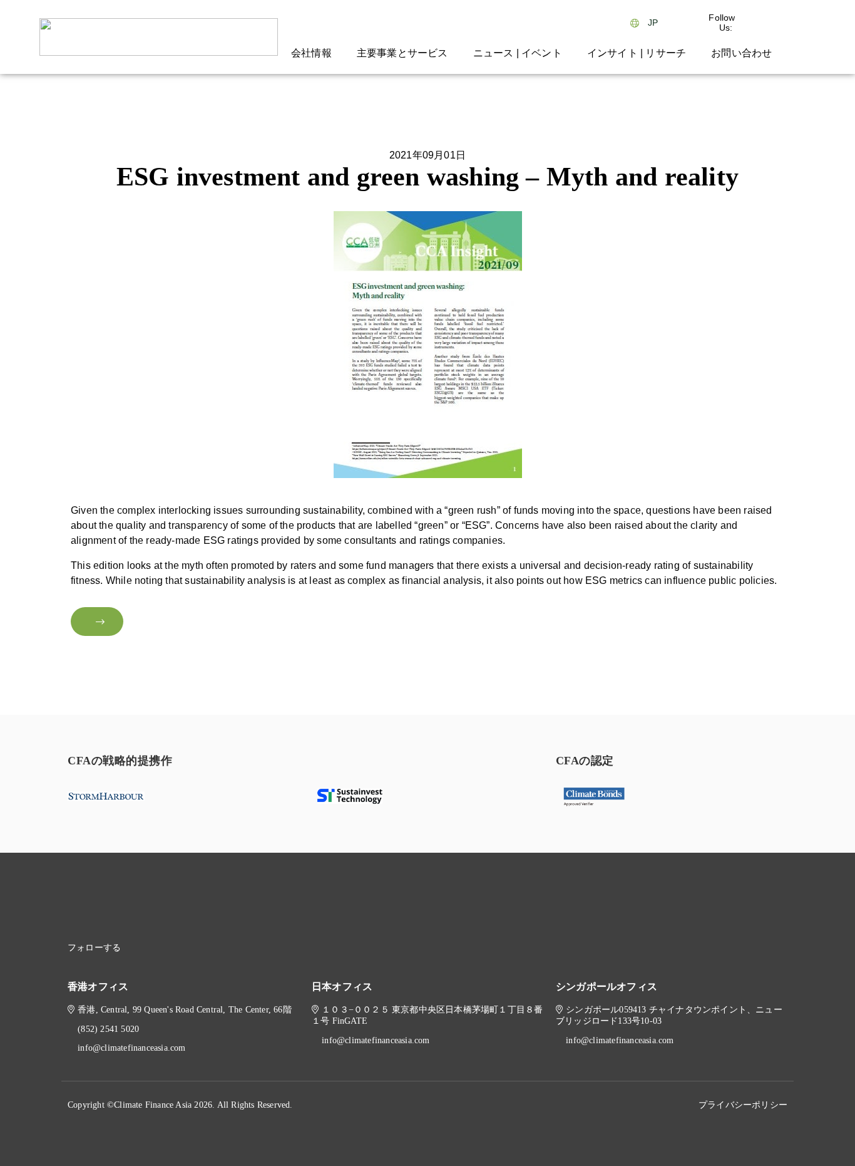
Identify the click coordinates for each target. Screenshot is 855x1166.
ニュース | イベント (517, 53)
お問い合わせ (741, 53)
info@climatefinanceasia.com (131, 1048)
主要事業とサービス (402, 53)
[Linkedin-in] (151, 948)
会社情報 (311, 53)
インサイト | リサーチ (636, 53)
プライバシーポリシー (743, 1105)
